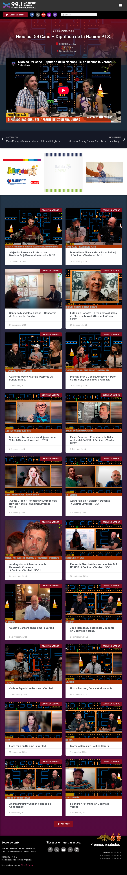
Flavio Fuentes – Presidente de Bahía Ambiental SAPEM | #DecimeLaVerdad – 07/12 (93, 440)
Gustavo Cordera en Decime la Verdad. (31, 627)
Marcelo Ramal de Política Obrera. (89, 746)
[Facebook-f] (32, 15)
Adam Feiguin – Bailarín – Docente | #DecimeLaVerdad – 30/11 (90, 502)
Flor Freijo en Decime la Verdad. (27, 746)
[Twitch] (55, 15)
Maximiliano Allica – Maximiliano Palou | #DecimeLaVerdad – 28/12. (93, 254)
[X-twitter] (38, 15)
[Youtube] (43, 15)
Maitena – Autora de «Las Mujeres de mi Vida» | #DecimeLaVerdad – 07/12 (32, 439)
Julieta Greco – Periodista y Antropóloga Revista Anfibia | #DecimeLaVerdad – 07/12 (33, 503)
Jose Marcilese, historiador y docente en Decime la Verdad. (92, 629)
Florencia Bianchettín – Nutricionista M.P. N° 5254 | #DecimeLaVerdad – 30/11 (94, 566)
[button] (120, 5)
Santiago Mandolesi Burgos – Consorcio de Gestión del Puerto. (32, 314)
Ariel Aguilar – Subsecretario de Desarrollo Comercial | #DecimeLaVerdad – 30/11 (27, 567)
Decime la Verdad (68, 51)
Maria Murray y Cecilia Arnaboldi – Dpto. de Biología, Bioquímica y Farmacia (93, 378)
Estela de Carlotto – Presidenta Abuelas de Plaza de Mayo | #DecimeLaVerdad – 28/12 (93, 316)
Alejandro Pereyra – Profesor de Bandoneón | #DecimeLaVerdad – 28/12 (32, 254)
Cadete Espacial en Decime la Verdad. (31, 688)
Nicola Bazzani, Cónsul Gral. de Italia (91, 688)
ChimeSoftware (27, 865)
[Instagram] (49, 15)
